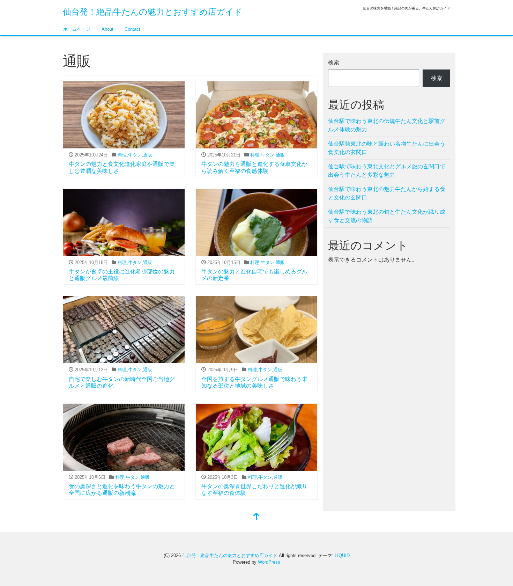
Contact (132, 29)
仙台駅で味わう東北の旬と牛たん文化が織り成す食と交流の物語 (386, 216)
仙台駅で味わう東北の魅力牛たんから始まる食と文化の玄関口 (386, 193)
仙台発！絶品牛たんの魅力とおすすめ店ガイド (153, 11)
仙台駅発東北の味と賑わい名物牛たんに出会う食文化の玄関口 (386, 148)
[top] (256, 517)
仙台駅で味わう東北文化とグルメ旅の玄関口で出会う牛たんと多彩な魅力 (386, 170)
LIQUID (342, 555)
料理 (122, 155)
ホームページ (76, 29)
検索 (333, 62)
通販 (147, 155)
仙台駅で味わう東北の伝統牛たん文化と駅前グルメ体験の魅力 (386, 125)
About (107, 29)
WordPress (269, 562)
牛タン (135, 155)
